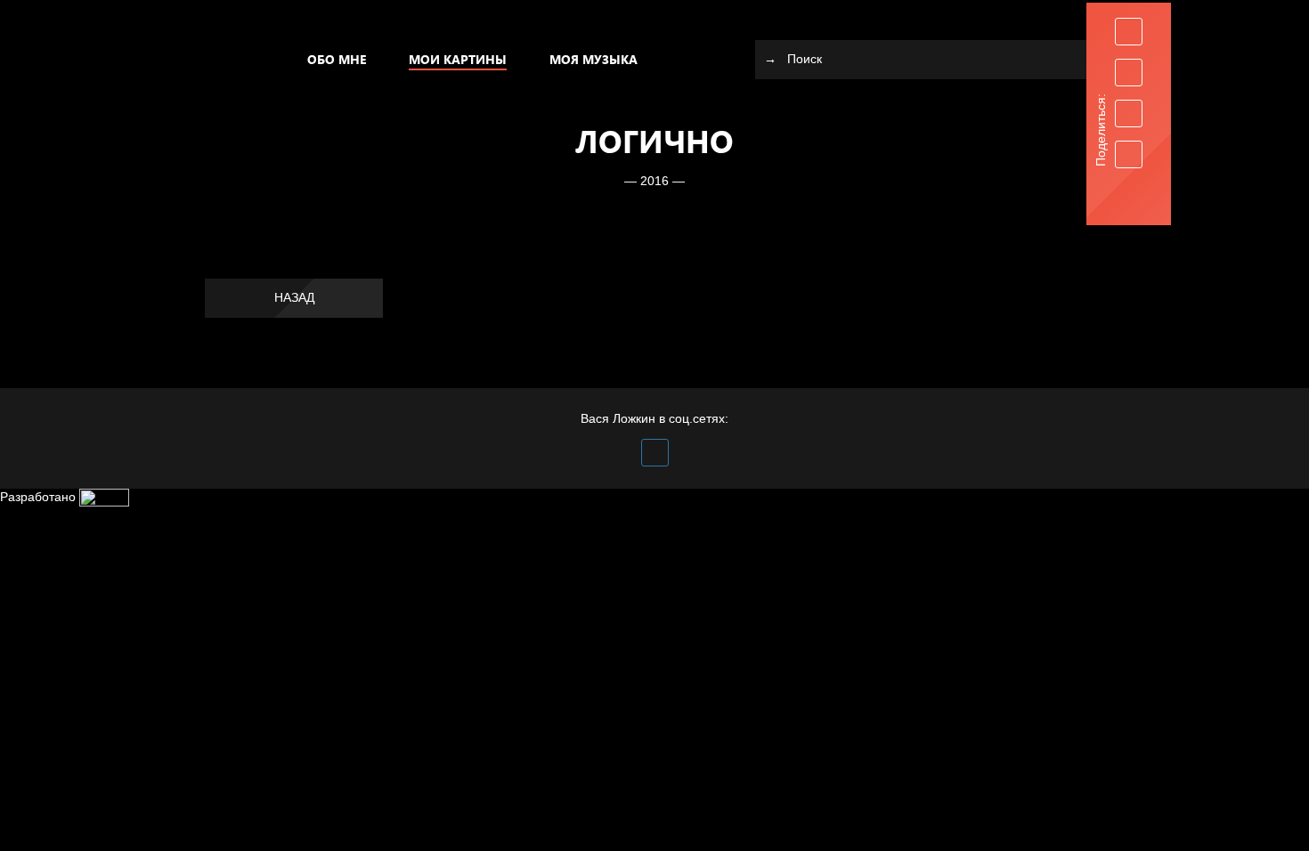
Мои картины (458, 59)
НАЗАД (294, 297)
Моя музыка (593, 59)
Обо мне (336, 59)
